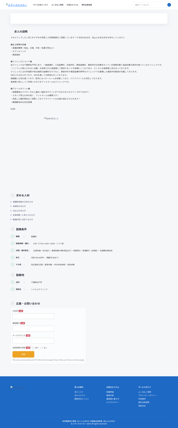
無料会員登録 (87, 5)
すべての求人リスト (40, 5)
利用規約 (142, 398)
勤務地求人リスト (81, 398)
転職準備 (110, 392)
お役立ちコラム (72, 5)
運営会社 (142, 405)
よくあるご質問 (57, 5)
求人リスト (79, 392)
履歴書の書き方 (112, 398)
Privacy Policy (58, 360)
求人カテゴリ (79, 395)
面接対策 (110, 395)
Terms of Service (73, 360)
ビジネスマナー (112, 402)
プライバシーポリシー (147, 395)
